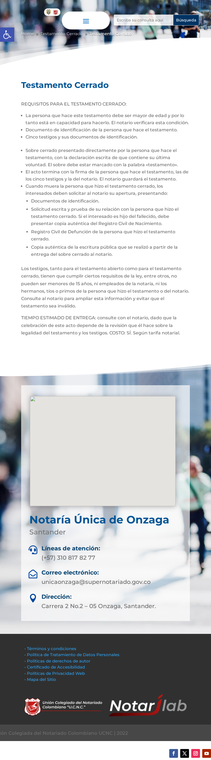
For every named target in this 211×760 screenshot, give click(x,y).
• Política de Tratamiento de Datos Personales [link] (72, 654)
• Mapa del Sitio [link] (40, 679)
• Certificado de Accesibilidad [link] (54, 667)
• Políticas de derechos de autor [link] (57, 661)
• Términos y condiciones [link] (50, 648)
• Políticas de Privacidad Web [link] (54, 673)
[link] (7, 34)
